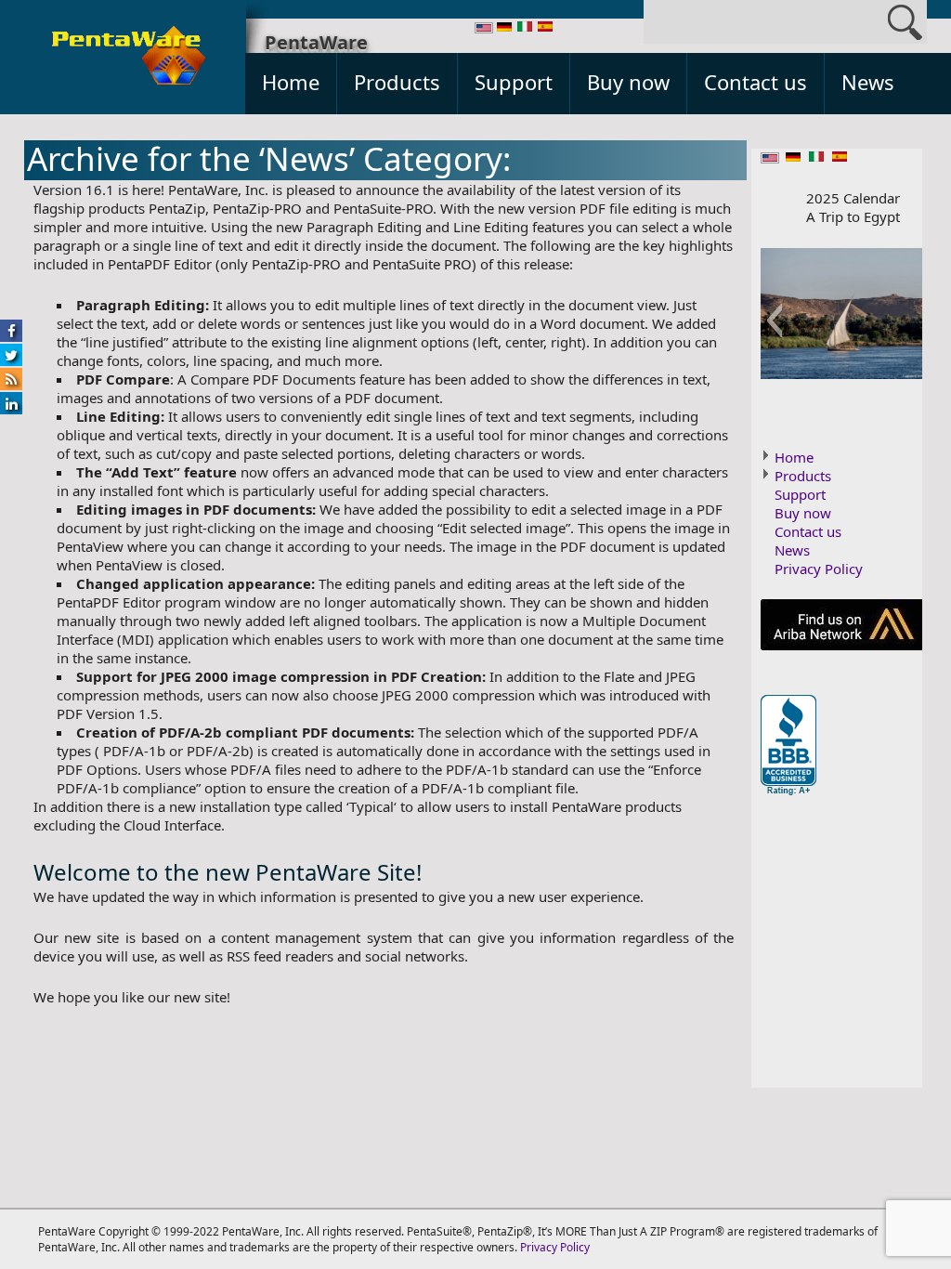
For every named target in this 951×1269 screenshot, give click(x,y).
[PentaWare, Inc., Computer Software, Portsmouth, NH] (788, 746)
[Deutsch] (504, 28)
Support (514, 82)
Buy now (628, 82)
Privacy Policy (819, 568)
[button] (774, 320)
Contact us (755, 82)
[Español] (545, 28)
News (867, 82)
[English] (484, 29)
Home (290, 82)
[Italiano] (525, 28)
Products (397, 82)
